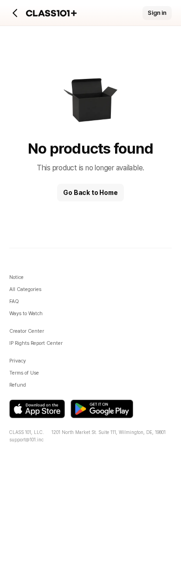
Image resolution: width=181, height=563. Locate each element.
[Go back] (15, 13)
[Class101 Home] (51, 13)
